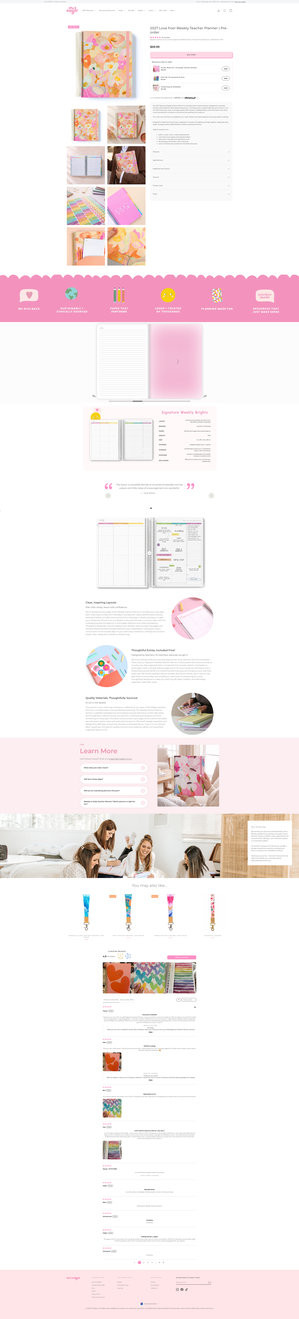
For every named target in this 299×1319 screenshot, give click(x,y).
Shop (121, 10)
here (215, 117)
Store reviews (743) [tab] (126, 1000)
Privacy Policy (96, 1294)
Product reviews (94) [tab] (111, 1000)
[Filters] (179, 999)
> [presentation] (211, 495)
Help (172, 10)
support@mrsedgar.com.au (120, 759)
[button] (155, 37)
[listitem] (118, 977)
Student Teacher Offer (98, 1285)
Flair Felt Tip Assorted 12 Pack (172, 77)
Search (94, 1291)
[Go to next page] (164, 1262)
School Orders (155, 1285)
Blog (93, 1288)
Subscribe (120, 1288)
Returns (153, 1282)
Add (225, 69)
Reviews (119, 1282)
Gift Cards (163, 10)
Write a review (181, 957)
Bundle (131, 10)
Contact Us (154, 1288)
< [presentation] (108, 495)
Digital (140, 10)
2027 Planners (88, 10)
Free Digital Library (122, 1285)
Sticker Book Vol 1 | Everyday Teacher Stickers (179, 68)
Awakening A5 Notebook (171, 87)
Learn (151, 10)
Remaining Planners (107, 10)
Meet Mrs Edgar (96, 1282)
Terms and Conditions (98, 1297)
